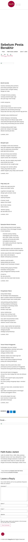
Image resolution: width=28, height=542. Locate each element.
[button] (17, 5)
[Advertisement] (14, 24)
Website (3, 514)
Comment (4, 486)
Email (2, 508)
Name (3, 503)
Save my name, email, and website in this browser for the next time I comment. (13, 522)
